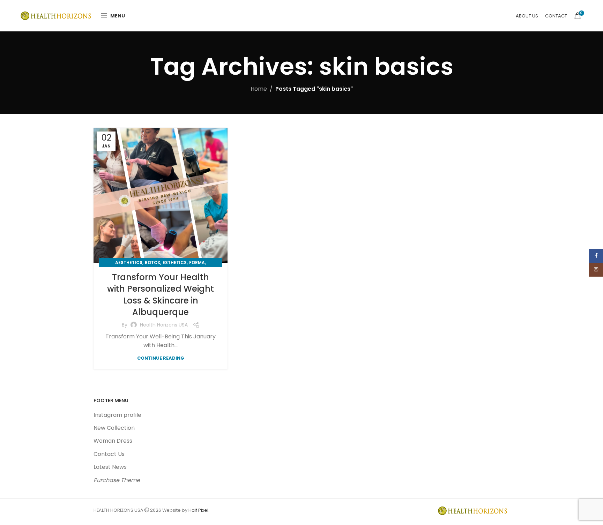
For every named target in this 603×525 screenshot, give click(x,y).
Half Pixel (198, 510)
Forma (197, 262)
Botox (152, 262)
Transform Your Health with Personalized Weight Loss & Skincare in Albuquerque (160, 294)
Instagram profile (117, 415)
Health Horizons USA (164, 324)
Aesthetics (128, 262)
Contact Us (109, 454)
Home (259, 89)
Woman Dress (113, 441)
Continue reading (160, 358)
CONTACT (556, 16)
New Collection (114, 428)
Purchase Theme (117, 480)
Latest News (110, 467)
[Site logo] (57, 15)
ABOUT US (527, 16)
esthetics (175, 262)
